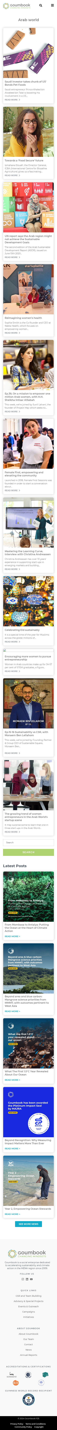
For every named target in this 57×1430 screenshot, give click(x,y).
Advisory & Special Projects (28, 1301)
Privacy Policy (16, 1424)
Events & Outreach (28, 1306)
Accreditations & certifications (28, 1366)
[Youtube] (31, 1279)
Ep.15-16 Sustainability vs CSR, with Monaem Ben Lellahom (26, 734)
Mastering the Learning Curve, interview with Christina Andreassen (28, 553)
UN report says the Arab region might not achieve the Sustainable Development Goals (28, 239)
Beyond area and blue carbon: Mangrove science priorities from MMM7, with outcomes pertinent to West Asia (27, 1001)
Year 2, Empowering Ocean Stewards (28, 1208)
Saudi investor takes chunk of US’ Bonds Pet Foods (25, 83)
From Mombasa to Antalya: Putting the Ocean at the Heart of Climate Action (27, 927)
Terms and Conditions (36, 1424)
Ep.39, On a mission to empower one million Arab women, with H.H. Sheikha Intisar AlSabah (27, 396)
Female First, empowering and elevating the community (24, 474)
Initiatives (28, 1317)
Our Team (28, 1339)
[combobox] (28, 842)
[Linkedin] (27, 1279)
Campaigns (28, 1311)
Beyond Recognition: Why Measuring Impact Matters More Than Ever (28, 1142)
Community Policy (23, 1427)
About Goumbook (28, 1334)
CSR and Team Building (28, 1296)
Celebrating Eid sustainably (22, 630)
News (29, 1349)
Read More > (12, 936)
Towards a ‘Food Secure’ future (24, 160)
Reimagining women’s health (23, 318)
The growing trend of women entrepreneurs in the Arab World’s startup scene (26, 817)
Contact (28, 1344)
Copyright (38, 1427)
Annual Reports (28, 1355)
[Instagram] (22, 1279)
